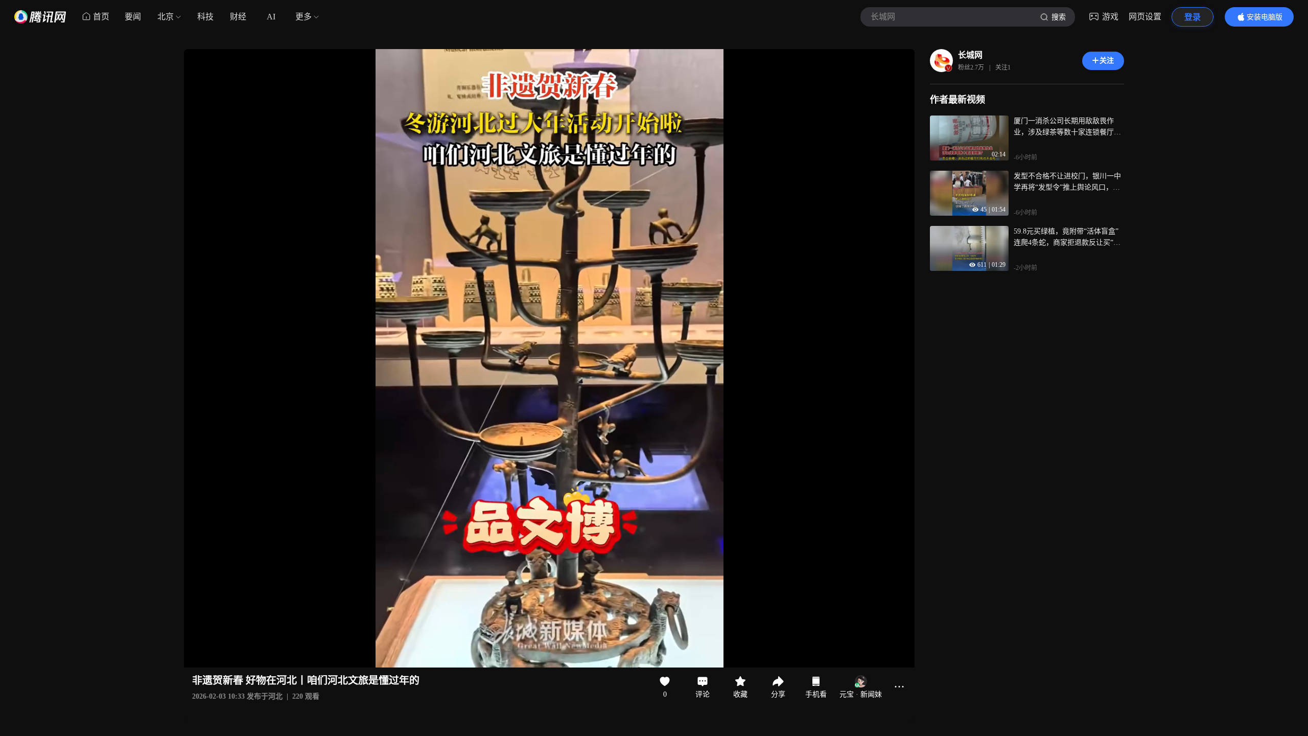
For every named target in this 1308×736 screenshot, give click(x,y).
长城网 (970, 55)
